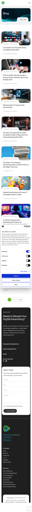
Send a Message (11, 411)
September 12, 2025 (8, 44)
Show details (23, 271)
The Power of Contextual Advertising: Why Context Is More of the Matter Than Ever (16, 165)
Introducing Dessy (8, 475)
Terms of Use (21, 500)
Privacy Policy (14, 500)
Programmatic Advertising (10, 53)
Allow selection (16, 280)
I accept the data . (14, 406)
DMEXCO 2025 (7, 462)
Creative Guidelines (9, 502)
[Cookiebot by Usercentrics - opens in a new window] (23, 226)
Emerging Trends (8, 171)
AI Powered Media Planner (10, 473)
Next (21, 299)
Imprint (8, 500)
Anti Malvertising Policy (21, 502)
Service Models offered (9, 486)
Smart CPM (6, 480)
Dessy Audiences (8, 471)
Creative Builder (7, 477)
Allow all (16, 275)
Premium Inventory (8, 482)
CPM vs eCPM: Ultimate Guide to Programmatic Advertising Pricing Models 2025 (15, 77)
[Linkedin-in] (3, 361)
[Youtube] (6, 361)
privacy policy (19, 406)
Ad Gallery (5, 460)
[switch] (28, 256)
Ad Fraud (6, 290)
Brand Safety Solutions (9, 484)
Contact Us (6, 455)
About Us (5, 453)
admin (15, 44)
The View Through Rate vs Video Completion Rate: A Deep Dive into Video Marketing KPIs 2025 (15, 135)
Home (21, 19)
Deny (16, 284)
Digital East (10, 497)
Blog (5, 457)
